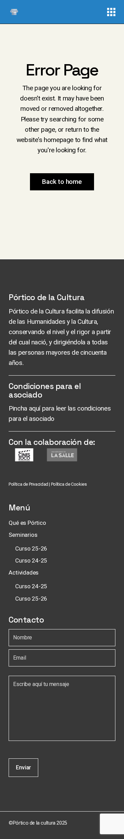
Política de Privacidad (28, 484)
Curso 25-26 (31, 548)
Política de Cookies (69, 484)
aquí (34, 408)
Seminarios (23, 534)
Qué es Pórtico (27, 522)
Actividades (24, 572)
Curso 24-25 (31, 560)
